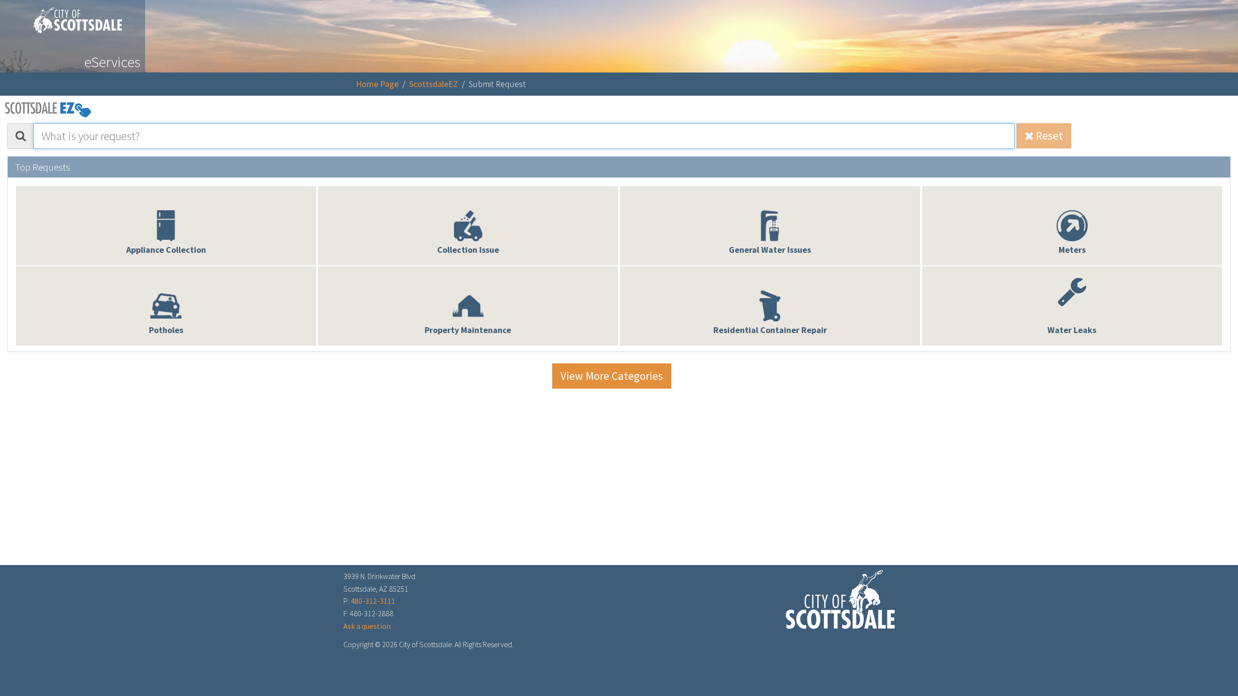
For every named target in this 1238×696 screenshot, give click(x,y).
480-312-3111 (373, 601)
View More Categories (611, 376)
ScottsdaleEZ (433, 83)
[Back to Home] (73, 16)
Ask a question (367, 626)
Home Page (377, 83)
